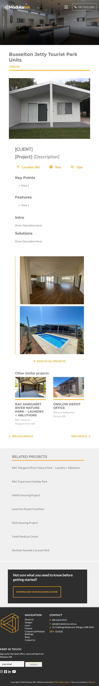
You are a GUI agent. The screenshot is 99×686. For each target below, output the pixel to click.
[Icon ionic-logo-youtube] (14, 672)
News (27, 637)
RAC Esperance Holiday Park (29, 481)
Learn (27, 625)
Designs (28, 622)
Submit (34, 664)
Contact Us (30, 640)
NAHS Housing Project (26, 495)
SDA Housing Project (25, 522)
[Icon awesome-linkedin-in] (9, 672)
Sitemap (92, 682)
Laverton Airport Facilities (28, 509)
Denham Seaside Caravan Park (31, 550)
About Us (29, 619)
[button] (66, 7)
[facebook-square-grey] (5, 672)
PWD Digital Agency (62, 682)
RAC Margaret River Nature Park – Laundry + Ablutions (46, 467)
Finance (28, 628)
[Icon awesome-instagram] (1, 672)
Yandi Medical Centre (25, 536)
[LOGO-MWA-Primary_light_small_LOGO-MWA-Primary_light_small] (17, 7)
